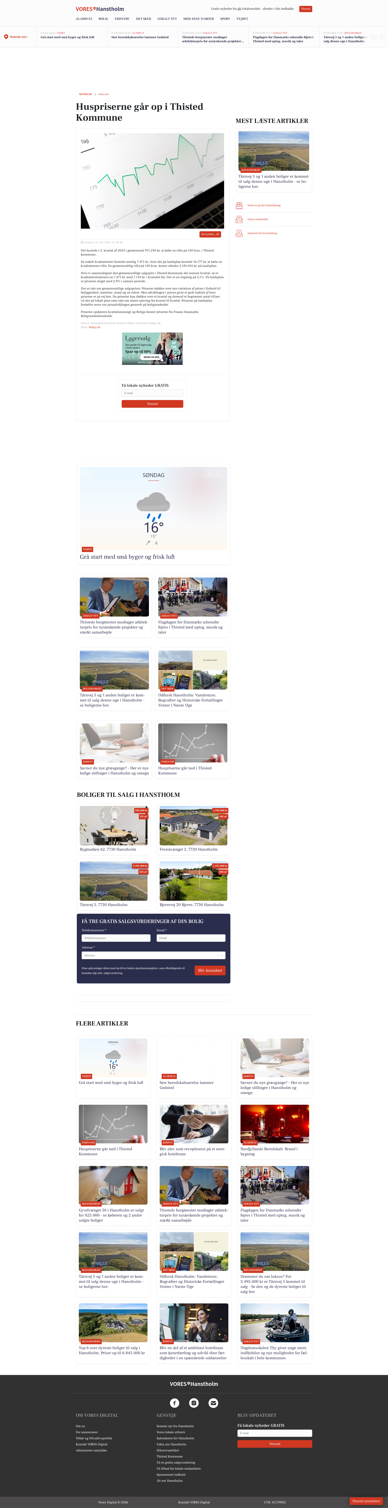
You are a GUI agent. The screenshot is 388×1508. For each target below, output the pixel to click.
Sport (225, 19)
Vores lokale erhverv (171, 1432)
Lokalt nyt (167, 19)
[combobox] (84, 955)
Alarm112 (84, 19)
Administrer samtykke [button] (91, 1450)
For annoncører (87, 1432)
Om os (80, 1426)
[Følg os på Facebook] (174, 1403)
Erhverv (122, 19)
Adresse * (88, 947)
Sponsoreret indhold (171, 1475)
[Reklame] (152, 349)
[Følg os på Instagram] (194, 1403)
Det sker (143, 19)
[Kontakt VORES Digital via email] (213, 1403)
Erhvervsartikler (168, 1450)
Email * (162, 930)
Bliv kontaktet (210, 970)
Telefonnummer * (94, 930)
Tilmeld (305, 9)
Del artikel (207, 234)
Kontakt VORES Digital (92, 1444)
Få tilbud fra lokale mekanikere (179, 1469)
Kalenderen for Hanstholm (175, 1438)
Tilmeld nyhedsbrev (366, 1501)
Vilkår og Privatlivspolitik (94, 1438)
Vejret (242, 19)
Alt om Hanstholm (170, 1481)
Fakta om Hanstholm (171, 1444)
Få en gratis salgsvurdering (176, 1462)
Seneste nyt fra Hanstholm (175, 1426)
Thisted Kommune (170, 1456)
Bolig (103, 19)
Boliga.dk (94, 327)
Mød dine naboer (198, 19)
